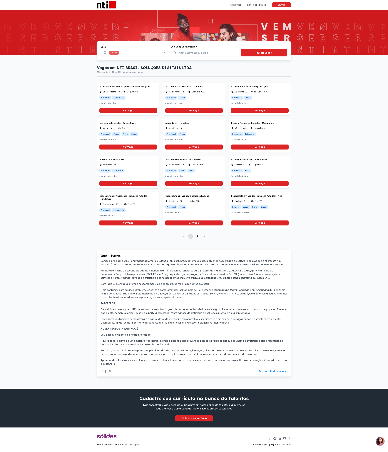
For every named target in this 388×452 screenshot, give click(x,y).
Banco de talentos (256, 4)
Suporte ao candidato (281, 444)
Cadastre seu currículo (194, 418)
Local (103, 47)
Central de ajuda (260, 444)
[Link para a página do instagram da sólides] (280, 438)
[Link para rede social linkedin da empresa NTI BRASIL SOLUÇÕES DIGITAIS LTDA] (102, 371)
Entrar (281, 4)
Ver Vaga (128, 110)
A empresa (235, 4)
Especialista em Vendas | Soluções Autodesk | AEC (125, 86)
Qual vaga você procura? (184, 46)
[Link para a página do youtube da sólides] (284, 438)
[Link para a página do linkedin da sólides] (270, 438)
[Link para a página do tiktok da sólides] (289, 438)
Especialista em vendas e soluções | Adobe (187, 196)
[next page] (204, 236)
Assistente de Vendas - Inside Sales (117, 123)
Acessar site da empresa (273, 371)
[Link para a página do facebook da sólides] (275, 438)
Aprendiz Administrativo (111, 159)
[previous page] (184, 236)
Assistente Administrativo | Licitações (184, 86)
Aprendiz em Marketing (177, 123)
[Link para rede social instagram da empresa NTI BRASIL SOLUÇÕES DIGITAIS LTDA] (109, 371)
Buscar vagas (264, 52)
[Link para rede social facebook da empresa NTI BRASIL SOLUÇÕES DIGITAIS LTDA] (106, 371)
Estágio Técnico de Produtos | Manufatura (252, 123)
